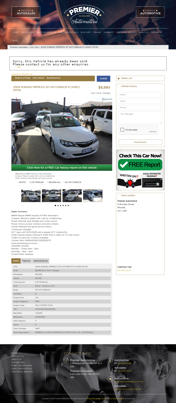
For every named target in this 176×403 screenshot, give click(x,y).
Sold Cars (85, 32)
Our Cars (34, 47)
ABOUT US (16, 359)
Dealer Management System (97, 399)
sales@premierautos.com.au (127, 389)
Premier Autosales (19, 47)
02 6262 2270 (124, 270)
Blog (15, 40)
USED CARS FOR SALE (21, 368)
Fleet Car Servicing (46, 32)
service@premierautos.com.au (128, 382)
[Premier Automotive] (84, 14)
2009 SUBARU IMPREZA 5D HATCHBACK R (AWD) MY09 (69, 47)
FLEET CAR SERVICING (21, 365)
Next (99, 196)
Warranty (109, 32)
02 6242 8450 (125, 363)
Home (15, 32)
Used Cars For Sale (68, 32)
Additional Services (126, 32)
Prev (25, 196)
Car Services (27, 32)
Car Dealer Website (117, 399)
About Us (143, 32)
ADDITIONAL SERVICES (22, 372)
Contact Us (156, 32)
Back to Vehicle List (22, 74)
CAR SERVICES (18, 362)
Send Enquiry (140, 142)
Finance (97, 32)
